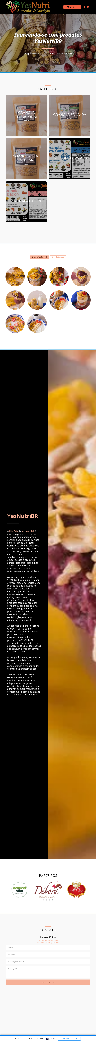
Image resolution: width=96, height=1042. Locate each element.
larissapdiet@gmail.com (49, 942)
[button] (84, 7)
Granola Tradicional (39, 257)
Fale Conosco (48, 982)
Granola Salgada (58, 257)
